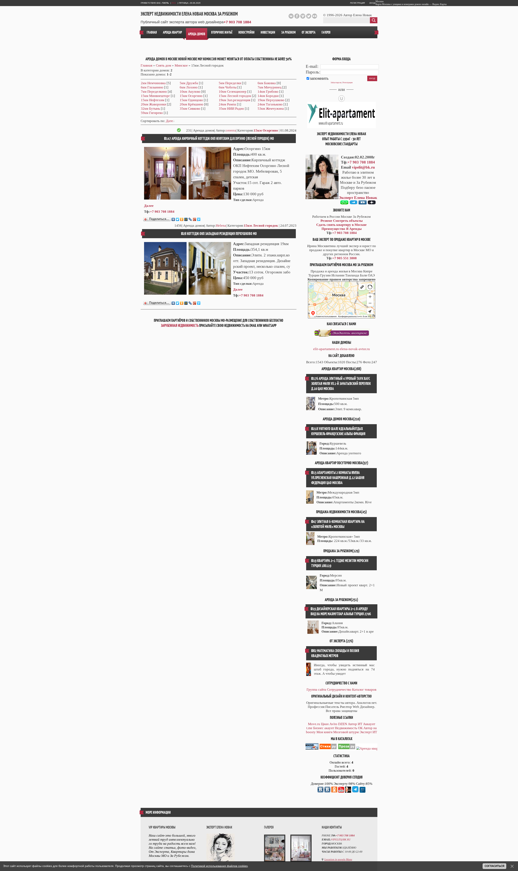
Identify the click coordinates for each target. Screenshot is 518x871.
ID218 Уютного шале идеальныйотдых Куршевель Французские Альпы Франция (338, 431)
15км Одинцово (191, 100)
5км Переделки (230, 83)
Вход (372, 3)
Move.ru (314, 724)
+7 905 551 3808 (344, 258)
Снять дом (163, 65)
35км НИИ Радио (231, 108)
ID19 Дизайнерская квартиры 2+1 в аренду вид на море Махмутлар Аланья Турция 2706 (341, 611)
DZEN (342, 724)
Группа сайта (316, 689)
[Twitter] (177, 219)
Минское (181, 65)
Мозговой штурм (346, 732)
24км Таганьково (270, 104)
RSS (174, 3)
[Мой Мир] (186, 219)
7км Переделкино (154, 91)
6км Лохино (189, 87)
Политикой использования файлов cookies (219, 866)
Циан (325, 724)
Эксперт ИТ (368, 732)
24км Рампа (227, 104)
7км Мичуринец (269, 87)
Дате (169, 121)
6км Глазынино (152, 87)
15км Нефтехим (152, 100)
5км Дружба (189, 83)
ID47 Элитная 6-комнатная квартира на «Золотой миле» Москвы (338, 524)
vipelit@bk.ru (363, 167)
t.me (309, 728)
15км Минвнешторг (155, 96)
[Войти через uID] (341, 98)
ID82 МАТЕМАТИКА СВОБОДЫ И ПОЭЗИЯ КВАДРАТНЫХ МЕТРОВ (335, 653)
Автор (352, 724)
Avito (333, 724)
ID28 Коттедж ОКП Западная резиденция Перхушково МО (219, 233)
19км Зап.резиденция (234, 100)
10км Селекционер (232, 91)
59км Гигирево (152, 113)
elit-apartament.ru (326, 349)
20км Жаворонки (153, 104)
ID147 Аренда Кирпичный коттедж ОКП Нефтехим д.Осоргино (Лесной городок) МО (219, 138)
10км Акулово (190, 91)
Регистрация (357, 3)
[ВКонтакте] (173, 219)
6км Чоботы (228, 87)
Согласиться (494, 866)
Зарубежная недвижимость (179, 325)
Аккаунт (369, 724)
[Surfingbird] (199, 219)
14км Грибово (268, 91)
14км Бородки (268, 96)
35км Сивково (190, 108)
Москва (379, 1)
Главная (146, 65)
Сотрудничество (339, 689)
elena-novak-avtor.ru (355, 349)
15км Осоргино (191, 96)
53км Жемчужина (271, 108)
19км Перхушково (271, 100)
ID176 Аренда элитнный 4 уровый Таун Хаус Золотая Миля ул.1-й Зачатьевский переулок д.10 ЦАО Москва (341, 383)
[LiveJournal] (190, 219)
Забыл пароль (336, 83)
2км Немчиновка (153, 83)
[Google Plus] (194, 219)
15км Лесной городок (235, 96)
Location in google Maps (338, 859)
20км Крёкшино (191, 104)
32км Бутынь (150, 108)
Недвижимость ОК (349, 728)
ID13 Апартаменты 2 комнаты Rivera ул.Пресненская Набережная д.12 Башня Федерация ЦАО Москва (337, 477)
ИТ (360, 724)
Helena (221, 225)
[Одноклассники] (182, 219)
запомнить (319, 78)
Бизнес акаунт (323, 728)
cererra (231, 130)
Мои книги (324, 732)
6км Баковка (267, 83)
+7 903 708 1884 (237, 22)
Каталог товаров (364, 689)
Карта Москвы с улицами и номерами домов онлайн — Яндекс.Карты (411, 4)
